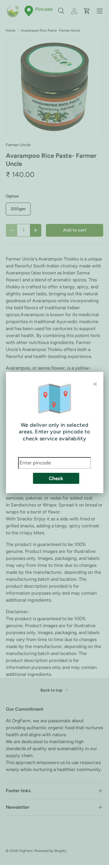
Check (56, 478)
